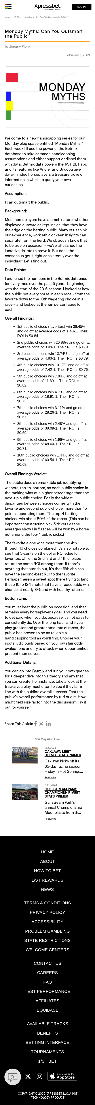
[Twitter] (41, 724)
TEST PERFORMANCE (47, 991)
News (7, 17)
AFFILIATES (47, 1000)
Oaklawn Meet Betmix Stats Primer (63, 753)
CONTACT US (47, 963)
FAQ (47, 982)
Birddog (66, 169)
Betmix (71, 148)
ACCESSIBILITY (47, 921)
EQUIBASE (48, 1010)
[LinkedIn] (48, 724)
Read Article (50, 777)
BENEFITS (47, 1033)
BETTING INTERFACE (47, 1042)
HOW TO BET (47, 870)
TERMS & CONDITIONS (47, 903)
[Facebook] (35, 724)
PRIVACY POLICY (47, 912)
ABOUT (47, 861)
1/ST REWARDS (47, 880)
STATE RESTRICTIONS (47, 940)
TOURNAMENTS (47, 1051)
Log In (81, 7)
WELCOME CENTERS (47, 949)
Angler (45, 169)
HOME (47, 852)
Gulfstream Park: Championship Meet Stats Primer (62, 793)
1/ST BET (72, 164)
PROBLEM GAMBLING (47, 931)
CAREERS (47, 972)
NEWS (47, 889)
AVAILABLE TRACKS (47, 1023)
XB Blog (17, 17)
